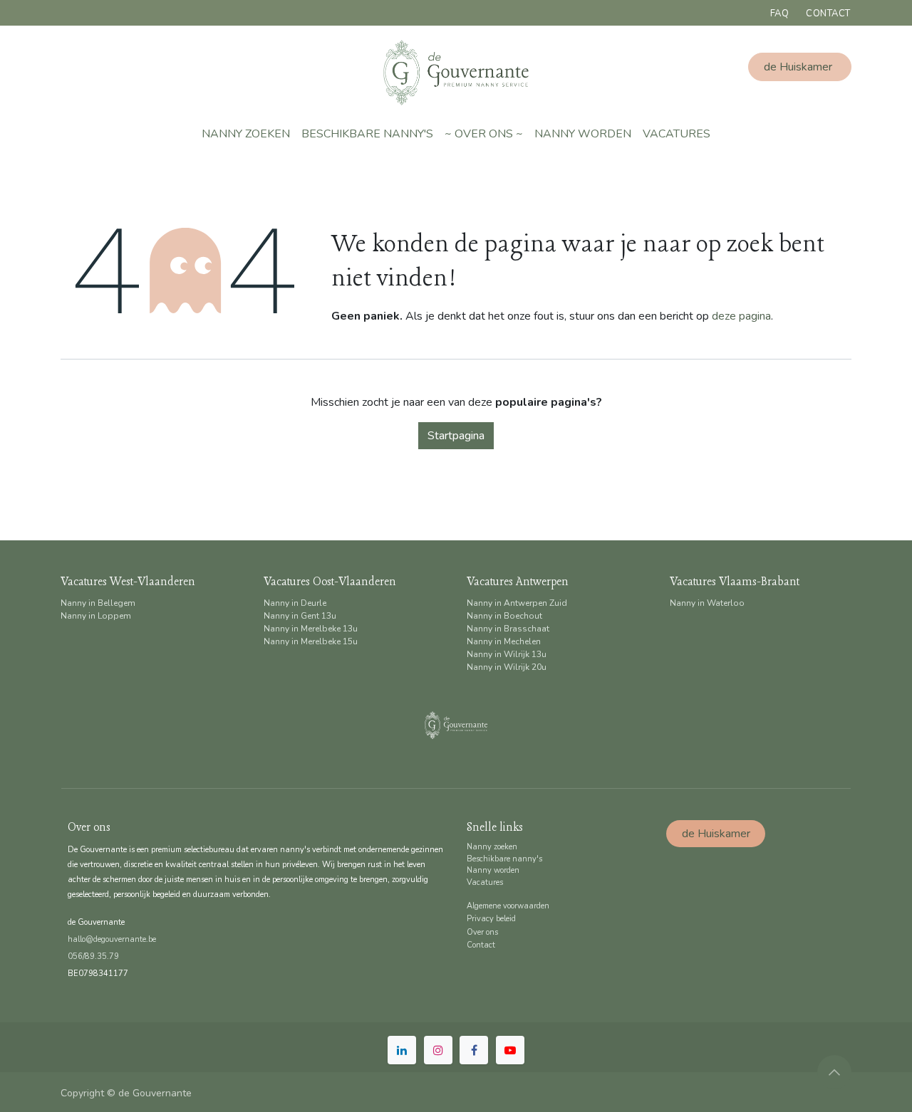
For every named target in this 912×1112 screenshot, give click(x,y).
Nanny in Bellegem (98, 603)
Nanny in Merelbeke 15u (311, 641)
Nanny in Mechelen (504, 641)
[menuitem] (246, 134)
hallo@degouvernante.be (112, 939)
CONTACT (828, 13)
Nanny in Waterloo (707, 603)
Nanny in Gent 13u (300, 615)
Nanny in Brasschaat (508, 628)
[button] (834, 1072)
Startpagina (456, 436)
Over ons (482, 932)
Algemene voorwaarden (508, 906)
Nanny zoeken (492, 846)
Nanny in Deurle (295, 603)
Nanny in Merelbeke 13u (311, 628)
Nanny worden (493, 870)
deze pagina (741, 316)
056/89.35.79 (93, 956)
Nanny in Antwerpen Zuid (517, 603)
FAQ (779, 13)
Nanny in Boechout (504, 615)
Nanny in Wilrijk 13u (506, 654)
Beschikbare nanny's (504, 859)
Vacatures (485, 882)
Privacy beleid (491, 918)
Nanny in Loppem (96, 615)
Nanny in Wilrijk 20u (506, 667)
